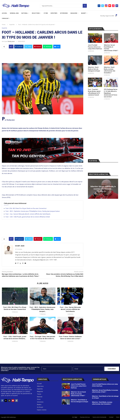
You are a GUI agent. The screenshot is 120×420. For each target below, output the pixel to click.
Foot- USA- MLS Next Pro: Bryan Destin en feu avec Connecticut (26, 208)
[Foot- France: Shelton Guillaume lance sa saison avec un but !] (70, 325)
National (24, 13)
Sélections (36, 13)
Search (85, 6)
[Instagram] (106, 5)
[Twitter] (102, 5)
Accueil (4, 13)
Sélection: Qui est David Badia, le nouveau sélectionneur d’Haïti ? (111, 47)
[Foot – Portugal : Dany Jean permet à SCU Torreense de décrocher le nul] (43, 325)
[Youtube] (109, 5)
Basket (83, 13)
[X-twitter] (5, 400)
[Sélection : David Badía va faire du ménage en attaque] (95, 60)
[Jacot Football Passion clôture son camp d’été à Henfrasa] (95, 38)
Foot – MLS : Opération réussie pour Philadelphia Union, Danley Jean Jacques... (42, 309)
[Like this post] (11, 46)
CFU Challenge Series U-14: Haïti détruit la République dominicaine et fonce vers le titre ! (110, 93)
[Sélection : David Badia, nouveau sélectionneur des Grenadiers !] (111, 60)
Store (46, 13)
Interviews (64, 13)
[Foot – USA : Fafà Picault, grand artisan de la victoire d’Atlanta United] (15, 325)
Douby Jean (11, 41)
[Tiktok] (113, 5)
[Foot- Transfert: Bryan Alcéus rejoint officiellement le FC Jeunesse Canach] (95, 82)
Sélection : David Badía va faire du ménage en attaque (94, 69)
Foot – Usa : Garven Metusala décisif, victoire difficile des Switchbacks (28, 214)
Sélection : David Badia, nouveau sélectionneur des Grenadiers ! (109, 69)
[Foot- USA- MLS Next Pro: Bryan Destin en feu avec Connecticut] (15, 296)
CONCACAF (5, 18)
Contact (111, 417)
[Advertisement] (42, 55)
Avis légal (74, 417)
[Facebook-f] (2, 400)
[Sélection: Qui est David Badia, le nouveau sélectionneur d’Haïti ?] (111, 38)
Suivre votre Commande (99, 417)
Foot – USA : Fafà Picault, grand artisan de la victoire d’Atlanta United (28, 217)
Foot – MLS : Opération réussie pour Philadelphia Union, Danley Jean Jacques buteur (33, 211)
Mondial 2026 (14, 13)
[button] (89, 188)
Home (3, 24)
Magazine (73, 13)
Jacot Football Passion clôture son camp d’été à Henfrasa (95, 46)
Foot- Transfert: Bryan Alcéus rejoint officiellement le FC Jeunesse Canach (94, 92)
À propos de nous (85, 417)
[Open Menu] (117, 5)
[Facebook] (99, 5)
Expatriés (54, 13)
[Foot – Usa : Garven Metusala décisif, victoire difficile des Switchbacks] (70, 296)
